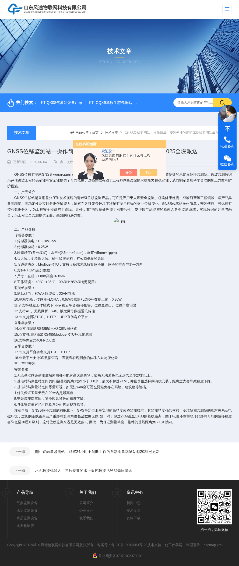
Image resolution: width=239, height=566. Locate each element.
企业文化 (86, 511)
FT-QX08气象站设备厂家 (61, 103)
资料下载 (134, 518)
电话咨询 (227, 146)
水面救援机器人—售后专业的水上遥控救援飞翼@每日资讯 (83, 471)
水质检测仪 (25, 526)
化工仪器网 (173, 545)
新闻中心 (134, 503)
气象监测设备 (27, 503)
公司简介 (86, 503)
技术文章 (21, 133)
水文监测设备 (27, 511)
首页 (95, 133)
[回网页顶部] (227, 129)
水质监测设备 (27, 518)
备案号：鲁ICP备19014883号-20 (122, 545)
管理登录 (193, 545)
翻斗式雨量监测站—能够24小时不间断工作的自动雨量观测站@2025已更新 (97, 452)
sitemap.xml (213, 545)
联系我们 (86, 518)
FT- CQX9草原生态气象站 (110, 103)
